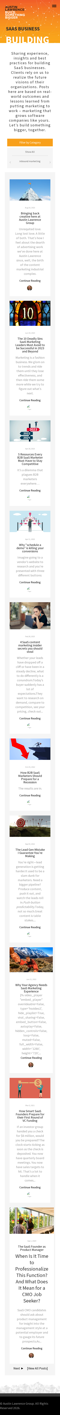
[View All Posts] (36, 1368)
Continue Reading (30, 280)
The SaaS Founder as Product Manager (32, 1248)
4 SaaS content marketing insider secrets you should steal (30, 647)
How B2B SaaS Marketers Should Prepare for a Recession (30, 777)
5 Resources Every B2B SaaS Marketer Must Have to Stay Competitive (30, 459)
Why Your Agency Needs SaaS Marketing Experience (31, 988)
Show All (30, 151)
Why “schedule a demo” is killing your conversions (30, 548)
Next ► (18, 1368)
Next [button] (50, 162)
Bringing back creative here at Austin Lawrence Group (30, 218)
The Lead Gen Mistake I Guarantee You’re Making (30, 853)
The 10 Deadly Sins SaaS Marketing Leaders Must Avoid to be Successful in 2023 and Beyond (30, 344)
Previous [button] (10, 162)
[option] (30, 162)
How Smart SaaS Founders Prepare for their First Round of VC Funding (30, 1115)
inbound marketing (29, 161)
